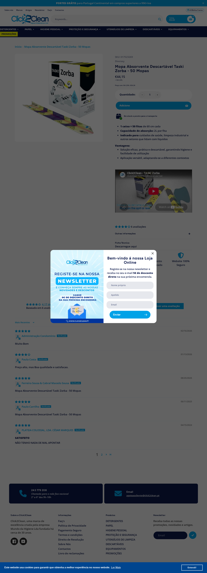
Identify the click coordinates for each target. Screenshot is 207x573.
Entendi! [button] (192, 567)
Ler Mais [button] (116, 567)
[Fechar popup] (153, 253)
